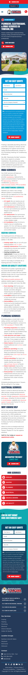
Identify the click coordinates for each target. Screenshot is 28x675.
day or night (18, 244)
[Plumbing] (3, 487)
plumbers (10, 325)
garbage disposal (12, 364)
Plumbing (9, 487)
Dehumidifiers (8, 301)
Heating (9, 482)
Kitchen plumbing (9, 358)
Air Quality (10, 503)
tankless (19, 345)
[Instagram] (22, 664)
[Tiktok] (11, 664)
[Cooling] (3, 477)
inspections (14, 396)
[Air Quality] (3, 503)
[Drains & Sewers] (3, 497)
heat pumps (7, 181)
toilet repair (17, 354)
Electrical (10, 492)
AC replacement (9, 214)
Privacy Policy (14, 130)
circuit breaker (6, 400)
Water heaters (8, 343)
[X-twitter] (9, 664)
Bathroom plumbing (10, 349)
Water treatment (9, 366)
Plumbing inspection (10, 327)
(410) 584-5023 (9, 43)
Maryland (12, 6)
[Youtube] (16, 664)
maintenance (23, 396)
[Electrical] (3, 492)
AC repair (7, 201)
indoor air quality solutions (12, 279)
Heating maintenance (11, 246)
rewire (9, 402)
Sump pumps (8, 371)
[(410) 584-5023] (2, 42)
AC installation (8, 222)
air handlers (22, 184)
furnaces (7, 184)
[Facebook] (6, 664)
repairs (6, 398)
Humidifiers (7, 295)
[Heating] (3, 482)
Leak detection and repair (12, 335)
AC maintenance (9, 207)
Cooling (9, 477)
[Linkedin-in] (19, 664)
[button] (2, 11)
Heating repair (8, 242)
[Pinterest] (14, 664)
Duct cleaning (8, 286)
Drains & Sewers (12, 498)
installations (10, 177)
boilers (13, 184)
